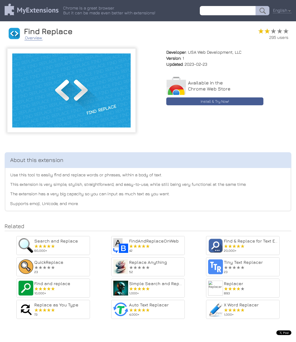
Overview (33, 38)
